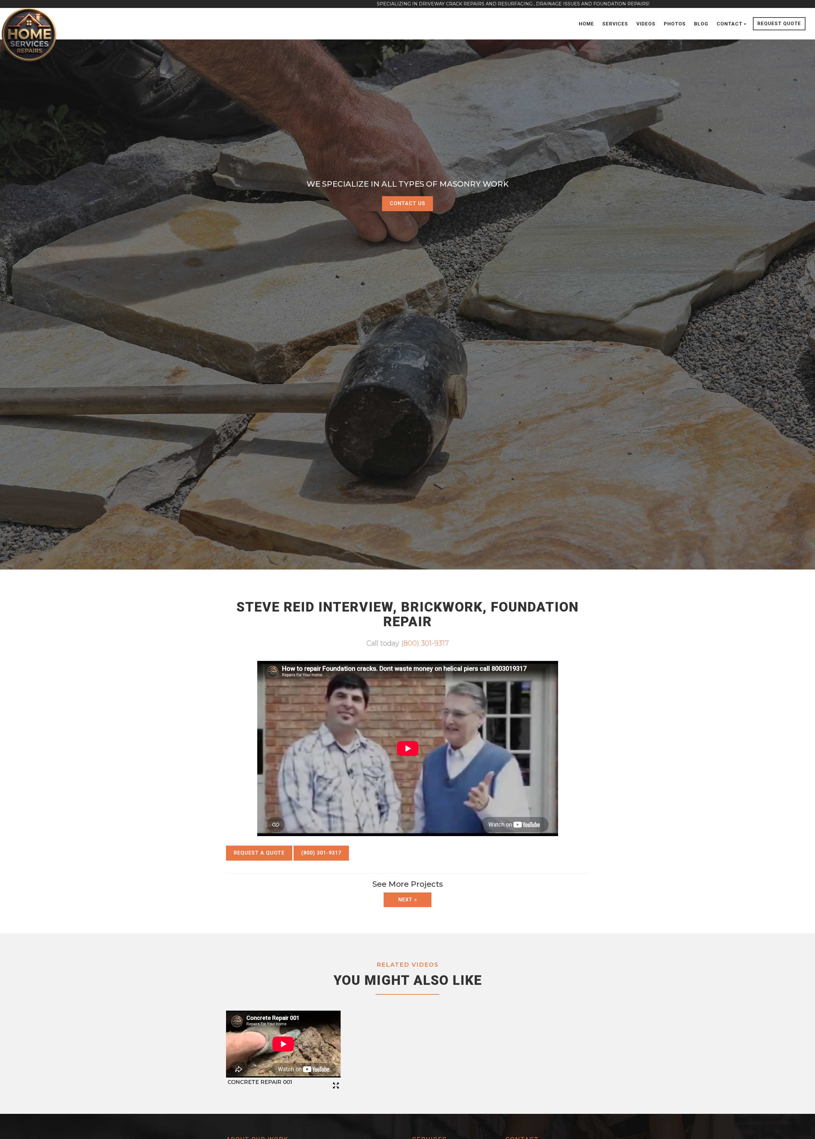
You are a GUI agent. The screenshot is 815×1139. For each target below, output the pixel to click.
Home (586, 24)
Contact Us (407, 203)
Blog (701, 24)
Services (615, 24)
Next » (407, 900)
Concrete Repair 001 (260, 1082)
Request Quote (779, 23)
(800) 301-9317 (425, 643)
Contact (729, 24)
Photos (675, 24)
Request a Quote (259, 853)
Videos (646, 24)
